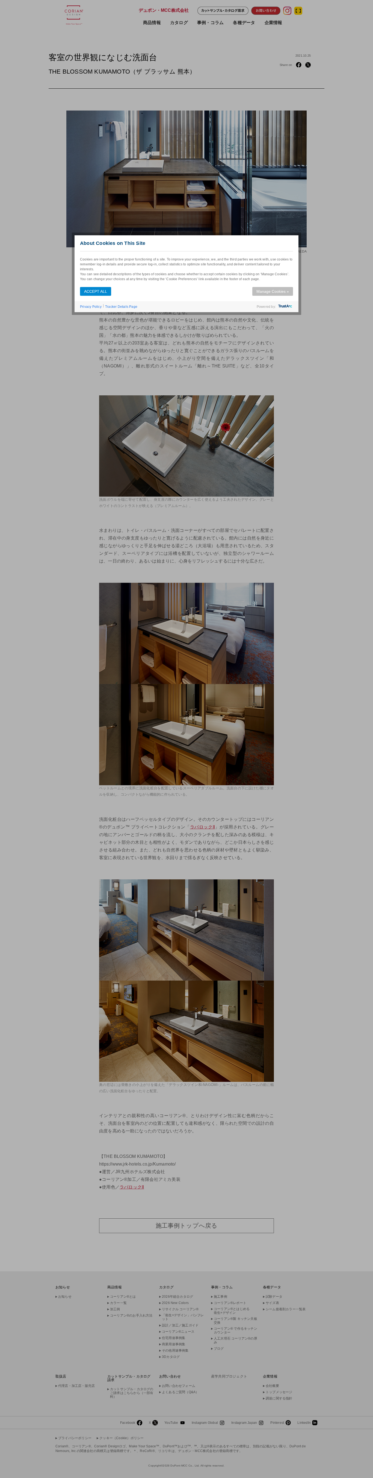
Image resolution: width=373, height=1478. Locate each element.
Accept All (95, 291)
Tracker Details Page (121, 307)
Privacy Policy (91, 307)
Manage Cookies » (272, 291)
